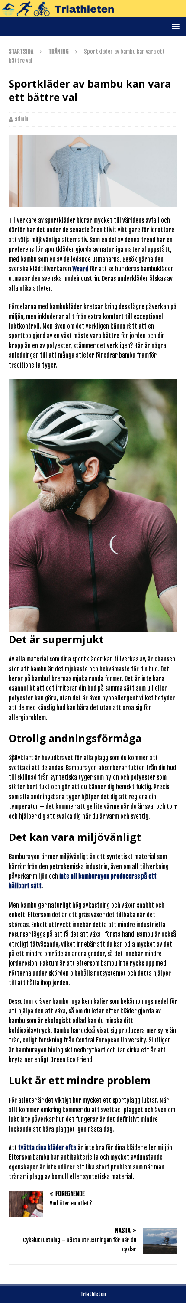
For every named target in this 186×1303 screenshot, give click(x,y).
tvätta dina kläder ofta (47, 1147)
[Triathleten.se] (93, 12)
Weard (80, 269)
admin (21, 119)
